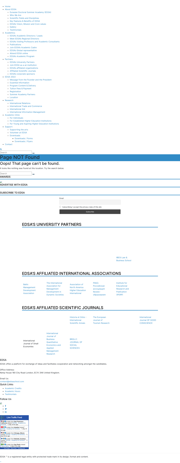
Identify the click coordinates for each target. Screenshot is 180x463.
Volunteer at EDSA (18, 132)
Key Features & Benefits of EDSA (25, 21)
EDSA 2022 (10, 77)
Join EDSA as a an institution (23, 65)
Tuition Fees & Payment (20, 88)
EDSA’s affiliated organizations (24, 68)
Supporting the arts (19, 129)
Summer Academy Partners (22, 94)
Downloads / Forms (24, 138)
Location (14, 97)
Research (9, 100)
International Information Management (27, 112)
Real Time (14, 448)
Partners (9, 59)
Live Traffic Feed (14, 417)
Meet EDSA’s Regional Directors (24, 38)
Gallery (13, 27)
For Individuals (16, 118)
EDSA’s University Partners (22, 62)
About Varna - (5, 446)
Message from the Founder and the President (31, 79)
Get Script (7, 448)
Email (61, 198)
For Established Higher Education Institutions (30, 121)
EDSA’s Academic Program (22, 56)
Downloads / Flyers (24, 141)
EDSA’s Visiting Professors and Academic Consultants (35, 41)
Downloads (15, 135)
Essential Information (19, 82)
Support (8, 126)
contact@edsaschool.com (12, 381)
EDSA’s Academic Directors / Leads (26, 35)
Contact (8, 144)
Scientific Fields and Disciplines (24, 18)
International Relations (20, 103)
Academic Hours (12, 391)
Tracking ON (21, 448)
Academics (10, 33)
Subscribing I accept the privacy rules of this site (82, 207)
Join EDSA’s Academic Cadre (23, 47)
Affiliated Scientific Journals (23, 71)
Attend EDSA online (19, 53)
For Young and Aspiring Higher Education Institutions (34, 124)
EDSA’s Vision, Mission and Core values (28, 24)
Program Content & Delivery (23, 85)
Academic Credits (13, 388)
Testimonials (15, 30)
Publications (15, 44)
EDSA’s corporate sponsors (22, 74)
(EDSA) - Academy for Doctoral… (11, 429)
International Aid (17, 109)
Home (7, 6)
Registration (15, 91)
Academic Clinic (12, 115)
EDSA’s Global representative (23, 50)
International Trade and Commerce (26, 106)
